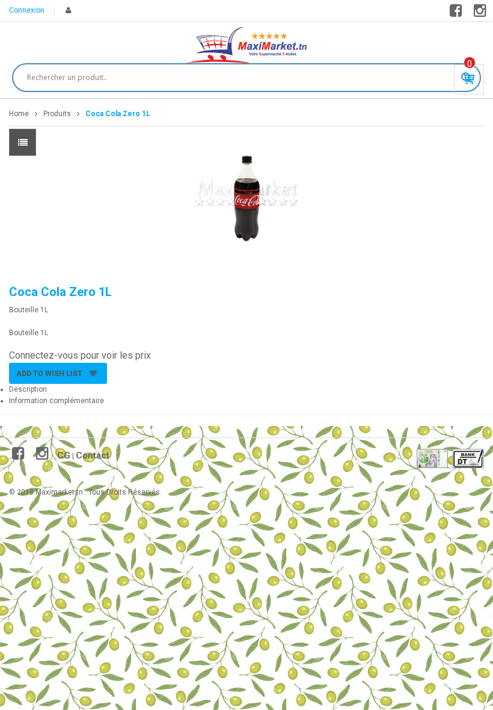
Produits (57, 114)
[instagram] (482, 13)
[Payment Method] (432, 458)
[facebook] (458, 13)
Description (28, 389)
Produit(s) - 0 (469, 64)
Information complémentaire (56, 401)
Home (19, 114)
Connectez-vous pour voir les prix (80, 355)
